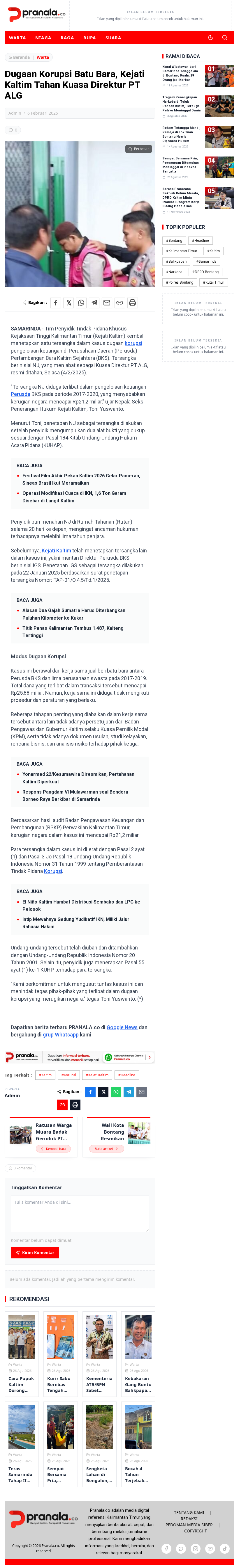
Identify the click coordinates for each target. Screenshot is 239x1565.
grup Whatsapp (61, 1035)
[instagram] (196, 1549)
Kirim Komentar (38, 1252)
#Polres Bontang (179, 282)
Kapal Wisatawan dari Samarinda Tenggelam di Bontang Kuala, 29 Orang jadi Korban (180, 73)
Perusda (20, 394)
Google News (122, 1027)
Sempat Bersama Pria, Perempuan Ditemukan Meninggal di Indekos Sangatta (180, 164)
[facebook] (166, 1549)
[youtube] (210, 1549)
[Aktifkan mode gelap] (210, 37)
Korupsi (53, 871)
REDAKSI (189, 1518)
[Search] (224, 37)
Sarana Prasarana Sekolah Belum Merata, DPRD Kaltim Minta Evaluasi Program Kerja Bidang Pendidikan (180, 197)
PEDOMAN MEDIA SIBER (189, 1524)
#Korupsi (68, 1075)
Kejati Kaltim (56, 550)
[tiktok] (225, 1549)
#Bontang (174, 240)
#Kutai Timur (213, 282)
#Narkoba (174, 271)
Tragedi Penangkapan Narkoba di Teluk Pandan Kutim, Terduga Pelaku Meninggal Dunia (181, 103)
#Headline (126, 1075)
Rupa (89, 37)
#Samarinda (206, 261)
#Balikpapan (176, 261)
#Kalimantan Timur (181, 250)
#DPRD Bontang (205, 271)
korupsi (133, 343)
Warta (17, 37)
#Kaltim (45, 1075)
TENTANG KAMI (189, 1512)
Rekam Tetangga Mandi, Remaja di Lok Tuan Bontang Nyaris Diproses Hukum (181, 134)
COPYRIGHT (195, 1531)
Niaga (43, 37)
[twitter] (181, 1549)
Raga (67, 37)
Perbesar (141, 148)
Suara (114, 37)
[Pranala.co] (43, 1519)
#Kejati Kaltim (97, 1075)
